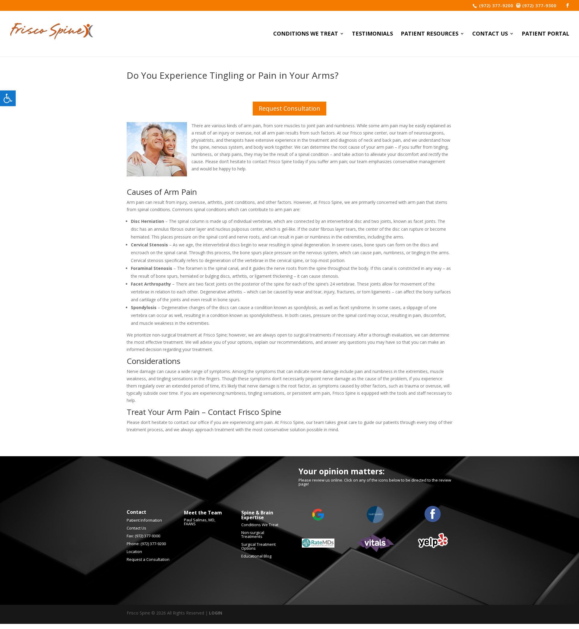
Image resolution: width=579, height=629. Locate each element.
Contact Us (490, 34)
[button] (8, 98)
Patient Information (144, 520)
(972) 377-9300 (538, 5)
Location (134, 551)
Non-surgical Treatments (252, 534)
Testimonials (372, 34)
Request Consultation (289, 108)
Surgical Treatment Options (258, 546)
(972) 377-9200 (495, 5)
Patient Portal (545, 34)
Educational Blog (256, 556)
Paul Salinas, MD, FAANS (199, 521)
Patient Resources (429, 34)
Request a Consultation (148, 559)
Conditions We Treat (305, 34)
